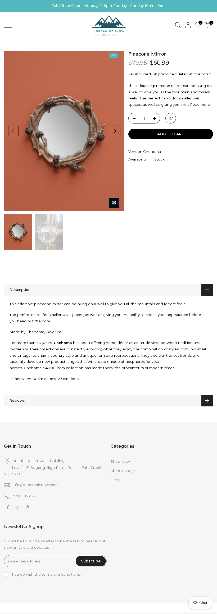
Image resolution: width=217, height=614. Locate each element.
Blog (115, 480)
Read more (199, 104)
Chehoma (152, 151)
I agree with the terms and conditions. (46, 574)
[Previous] (13, 131)
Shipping (161, 74)
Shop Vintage (123, 471)
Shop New (120, 461)
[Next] (115, 131)
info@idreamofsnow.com (35, 485)
